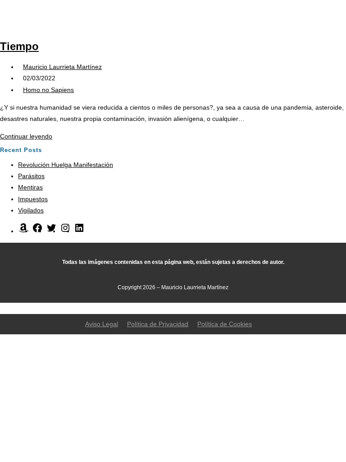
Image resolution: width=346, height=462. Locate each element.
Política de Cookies (224, 324)
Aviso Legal (101, 324)
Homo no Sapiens (48, 89)
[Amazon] (23, 231)
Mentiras (30, 187)
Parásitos (31, 176)
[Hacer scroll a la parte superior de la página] (2, 307)
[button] (258, 15)
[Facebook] (37, 231)
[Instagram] (65, 231)
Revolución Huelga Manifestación (65, 164)
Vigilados (31, 210)
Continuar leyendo (28, 136)
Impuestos (33, 199)
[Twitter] (51, 231)
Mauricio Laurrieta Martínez (62, 66)
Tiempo (19, 46)
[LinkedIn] (79, 231)
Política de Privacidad (157, 324)
